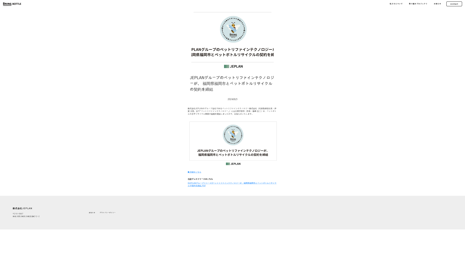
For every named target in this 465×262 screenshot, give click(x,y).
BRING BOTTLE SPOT (418, 12)
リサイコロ (418, 24)
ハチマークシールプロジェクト (418, 18)
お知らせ (92, 212)
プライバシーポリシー (108, 212)
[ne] (120, 213)
